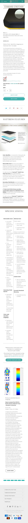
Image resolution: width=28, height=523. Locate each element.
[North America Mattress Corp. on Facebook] (7, 506)
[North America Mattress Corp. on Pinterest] (13, 506)
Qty (4, 87)
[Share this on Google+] (17, 108)
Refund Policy (10, 512)
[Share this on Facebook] (10, 108)
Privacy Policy (17, 512)
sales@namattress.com (17, 356)
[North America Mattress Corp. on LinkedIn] (18, 506)
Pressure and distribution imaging (12, 398)
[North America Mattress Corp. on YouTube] (10, 506)
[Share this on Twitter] (6, 108)
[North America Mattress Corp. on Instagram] (15, 506)
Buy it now (14, 98)
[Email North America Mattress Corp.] (20, 506)
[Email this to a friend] (21, 108)
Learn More (10, 470)
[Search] (23, 1)
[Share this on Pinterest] (13, 108)
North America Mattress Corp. (15, 510)
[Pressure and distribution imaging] (14, 381)
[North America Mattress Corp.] (14, 1)
